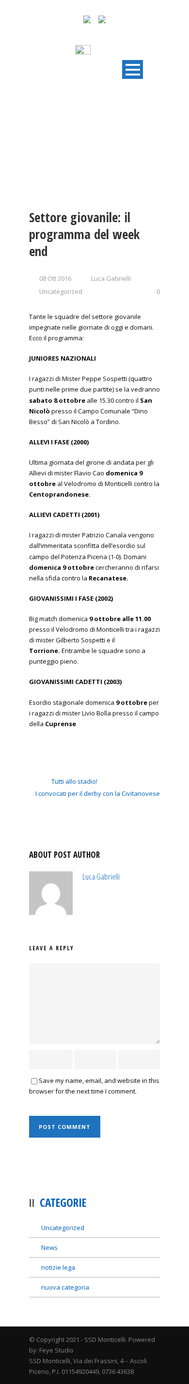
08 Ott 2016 (55, 278)
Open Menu (132, 69)
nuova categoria (65, 1287)
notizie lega (58, 1267)
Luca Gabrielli (111, 278)
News (49, 1247)
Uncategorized (60, 291)
